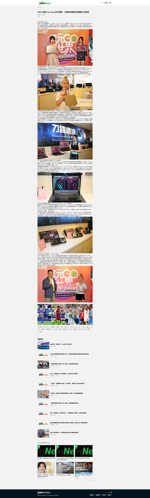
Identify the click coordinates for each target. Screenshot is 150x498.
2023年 (84, 329)
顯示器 (42, 329)
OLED (80, 329)
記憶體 (87, 327)
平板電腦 (65, 329)
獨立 (57, 329)
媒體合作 (110, 495)
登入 (110, 3)
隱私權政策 (98, 495)
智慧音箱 (75, 329)
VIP (38, 329)
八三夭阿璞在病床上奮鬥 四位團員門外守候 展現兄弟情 (64, 459)
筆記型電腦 (48, 329)
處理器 (57, 327)
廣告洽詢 (104, 495)
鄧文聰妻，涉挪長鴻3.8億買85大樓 (46, 458)
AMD (83, 327)
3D (68, 327)
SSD (76, 327)
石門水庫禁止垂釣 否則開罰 (63, 475)
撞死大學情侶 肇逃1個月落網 (82, 458)
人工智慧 (40, 331)
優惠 (89, 329)
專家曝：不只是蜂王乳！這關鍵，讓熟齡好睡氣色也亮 (46, 475)
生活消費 (40, 327)
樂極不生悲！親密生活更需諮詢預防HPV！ (83, 475)
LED (53, 329)
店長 (72, 327)
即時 (40, 7)
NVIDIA (69, 329)
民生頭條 (39, 14)
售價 (65, 327)
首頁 (38, 7)
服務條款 (92, 495)
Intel (48, 327)
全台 (79, 327)
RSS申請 (106, 3)
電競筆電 (53, 327)
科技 (44, 327)
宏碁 (62, 327)
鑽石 (60, 329)
